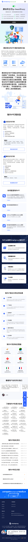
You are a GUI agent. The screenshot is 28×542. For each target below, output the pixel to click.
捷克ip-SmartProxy (23, 431)
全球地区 (3, 508)
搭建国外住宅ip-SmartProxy (15, 427)
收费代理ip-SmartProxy (23, 411)
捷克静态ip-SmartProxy (6, 434)
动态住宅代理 (13, 504)
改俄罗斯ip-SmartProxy (14, 414)
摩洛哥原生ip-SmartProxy (6, 421)
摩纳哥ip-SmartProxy (23, 408)
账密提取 (3, 506)
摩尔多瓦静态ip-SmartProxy (7, 424)
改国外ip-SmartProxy (23, 414)
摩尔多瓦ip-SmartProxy (23, 421)
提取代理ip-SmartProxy (14, 431)
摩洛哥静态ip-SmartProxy (23, 417)
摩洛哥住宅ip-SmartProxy (15, 421)
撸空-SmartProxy (14, 411)
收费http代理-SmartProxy (6, 414)
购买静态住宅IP (14, 183)
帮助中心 (3, 513)
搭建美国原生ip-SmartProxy (7, 427)
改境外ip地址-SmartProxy (6, 417)
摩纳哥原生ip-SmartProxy (6, 408)
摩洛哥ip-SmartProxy (14, 417)
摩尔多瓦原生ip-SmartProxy (15, 424)
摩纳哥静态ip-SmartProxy (15, 408)
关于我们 (3, 515)
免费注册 (14, 496)
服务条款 (3, 517)
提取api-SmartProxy (6, 431)
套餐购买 (3, 504)
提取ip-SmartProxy (23, 427)
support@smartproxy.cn (17, 513)
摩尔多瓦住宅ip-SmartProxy (23, 424)
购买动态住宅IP (14, 149)
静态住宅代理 (13, 506)
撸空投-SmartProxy (6, 411)
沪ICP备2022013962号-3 (17, 537)
